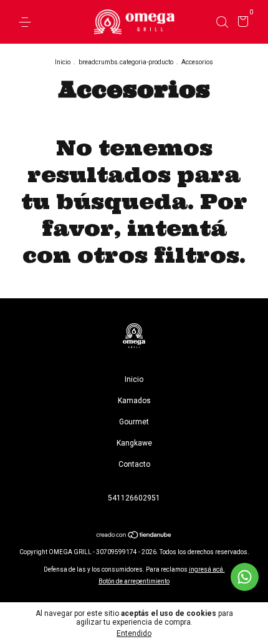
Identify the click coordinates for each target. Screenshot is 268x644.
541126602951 (134, 498)
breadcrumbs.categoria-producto (126, 62)
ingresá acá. (207, 569)
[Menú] (27, 22)
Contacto (134, 464)
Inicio (62, 62)
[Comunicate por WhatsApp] (245, 577)
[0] (240, 23)
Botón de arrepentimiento (134, 581)
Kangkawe (134, 443)
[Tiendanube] (134, 536)
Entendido (134, 633)
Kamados (134, 400)
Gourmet (134, 421)
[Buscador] (221, 22)
